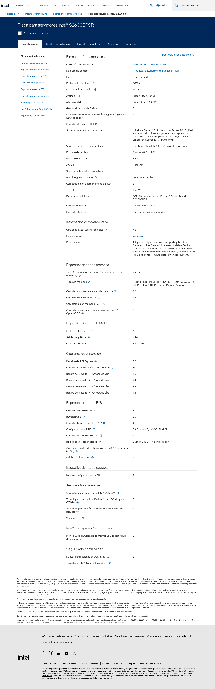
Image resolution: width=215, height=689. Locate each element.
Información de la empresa (57, 636)
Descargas (113, 44)
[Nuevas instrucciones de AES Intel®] (108, 556)
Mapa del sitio (184, 636)
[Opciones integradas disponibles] (105, 229)
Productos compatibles (88, 44)
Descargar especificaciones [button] (177, 54)
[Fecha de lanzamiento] (93, 83)
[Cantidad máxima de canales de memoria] (115, 291)
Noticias (168, 636)
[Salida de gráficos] (88, 337)
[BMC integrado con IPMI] (95, 177)
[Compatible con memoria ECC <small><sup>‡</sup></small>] (104, 304)
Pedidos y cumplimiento (58, 44)
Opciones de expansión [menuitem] (32, 82)
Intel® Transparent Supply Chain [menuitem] (36, 109)
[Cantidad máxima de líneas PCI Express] (113, 367)
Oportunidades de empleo (57, 642)
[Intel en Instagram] (74, 654)
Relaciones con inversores (129, 636)
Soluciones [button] (61, 5)
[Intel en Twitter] (51, 654)
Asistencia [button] (42, 5)
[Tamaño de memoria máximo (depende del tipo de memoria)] (79, 275)
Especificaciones (30, 44)
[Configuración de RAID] (94, 429)
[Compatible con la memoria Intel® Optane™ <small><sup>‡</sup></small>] (118, 493)
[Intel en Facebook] (43, 654)
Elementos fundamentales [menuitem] (34, 56)
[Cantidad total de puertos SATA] (104, 423)
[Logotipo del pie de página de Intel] (24, 657)
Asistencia (130, 44)
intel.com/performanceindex (159, 671)
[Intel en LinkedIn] (58, 654)
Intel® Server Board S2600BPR (150, 64)
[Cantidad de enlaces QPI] (96, 124)
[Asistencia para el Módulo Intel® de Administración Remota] (77, 511)
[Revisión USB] (83, 416)
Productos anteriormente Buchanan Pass (156, 70)
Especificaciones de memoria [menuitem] (35, 69)
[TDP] (73, 190)
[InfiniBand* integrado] (92, 457)
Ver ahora (138, 236)
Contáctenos (154, 636)
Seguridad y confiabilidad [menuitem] (33, 115)
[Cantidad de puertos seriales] (101, 435)
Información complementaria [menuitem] (35, 63)
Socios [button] (107, 5)
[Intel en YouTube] (66, 654)
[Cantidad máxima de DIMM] (99, 297)
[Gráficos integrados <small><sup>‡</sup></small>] (92, 331)
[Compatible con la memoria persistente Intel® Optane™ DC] (82, 313)
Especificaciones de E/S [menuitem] (32, 89)
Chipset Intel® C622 (144, 205)
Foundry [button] (122, 5)
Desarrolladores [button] (86, 5)
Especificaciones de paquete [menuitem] (35, 95)
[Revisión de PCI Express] (95, 361)
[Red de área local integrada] (99, 441)
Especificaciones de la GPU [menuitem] (34, 76)
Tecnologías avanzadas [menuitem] (32, 102)
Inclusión (107, 636)
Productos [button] (23, 5)
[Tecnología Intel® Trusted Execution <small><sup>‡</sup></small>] (110, 563)
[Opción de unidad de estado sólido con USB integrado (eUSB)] (76, 451)
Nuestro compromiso (87, 636)
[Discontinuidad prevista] (95, 89)
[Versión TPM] (83, 518)
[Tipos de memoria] (89, 282)
